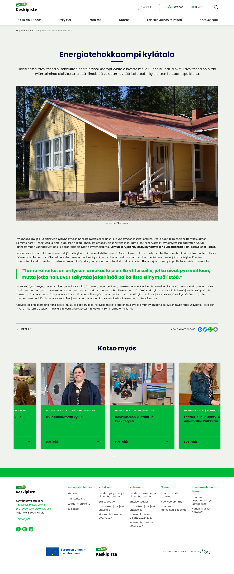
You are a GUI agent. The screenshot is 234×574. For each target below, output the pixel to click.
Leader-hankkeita (79, 504)
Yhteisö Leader (139, 501)
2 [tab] (114, 456)
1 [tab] (111, 456)
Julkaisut (73, 509)
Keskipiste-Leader (28, 20)
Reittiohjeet (23, 519)
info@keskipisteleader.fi (31, 504)
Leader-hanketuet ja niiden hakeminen (143, 495)
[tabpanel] (48, 406)
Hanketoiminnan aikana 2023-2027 (141, 516)
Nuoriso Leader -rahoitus (171, 495)
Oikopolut (146, 7)
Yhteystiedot (209, 20)
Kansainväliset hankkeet (201, 510)
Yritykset (65, 20)
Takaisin (26, 329)
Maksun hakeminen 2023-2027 (111, 516)
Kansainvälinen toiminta (164, 20)
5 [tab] (123, 456)
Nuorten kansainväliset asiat (173, 508)
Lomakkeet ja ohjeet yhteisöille (142, 508)
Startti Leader (107, 501)
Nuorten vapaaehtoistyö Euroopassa (202, 501)
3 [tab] (117, 456)
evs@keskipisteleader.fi (36, 508)
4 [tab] (120, 456)
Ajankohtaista (76, 498)
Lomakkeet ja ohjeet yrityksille (111, 508)
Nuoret (124, 20)
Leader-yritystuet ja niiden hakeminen (111, 495)
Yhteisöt (95, 20)
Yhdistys (73, 493)
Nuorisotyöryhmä (171, 501)
